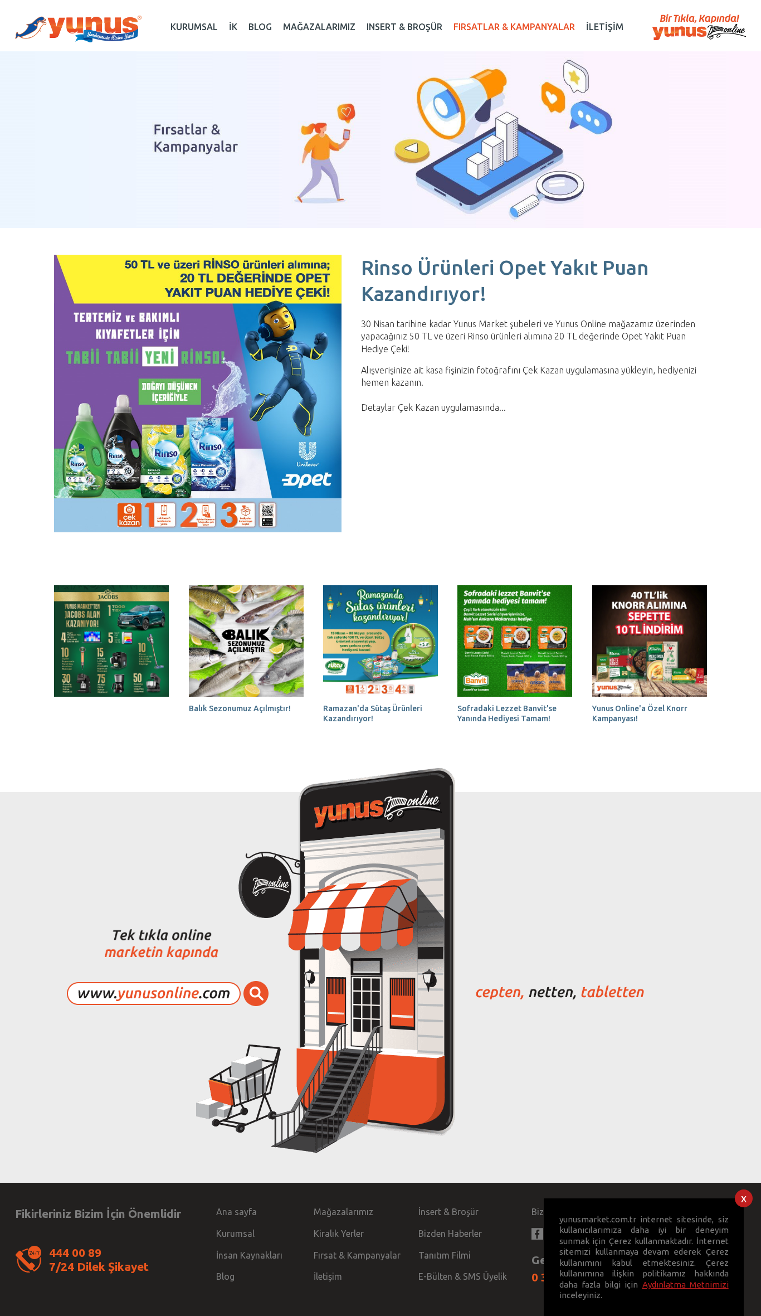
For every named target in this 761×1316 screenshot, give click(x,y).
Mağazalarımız (343, 1212)
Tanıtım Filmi (444, 1255)
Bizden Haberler (450, 1233)
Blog (225, 1276)
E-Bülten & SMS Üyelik (462, 1276)
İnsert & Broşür (448, 1212)
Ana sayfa (236, 1212)
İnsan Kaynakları (249, 1255)
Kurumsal (235, 1233)
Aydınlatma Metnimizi (685, 1284)
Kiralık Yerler (339, 1233)
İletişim (328, 1276)
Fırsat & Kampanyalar (357, 1255)
